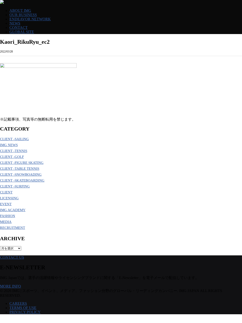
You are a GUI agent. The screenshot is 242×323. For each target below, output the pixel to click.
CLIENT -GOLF (12, 157)
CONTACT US (12, 257)
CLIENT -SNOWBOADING (21, 174)
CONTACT (18, 28)
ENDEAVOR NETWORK (30, 19)
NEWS (14, 23)
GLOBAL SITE (21, 32)
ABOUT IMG (20, 11)
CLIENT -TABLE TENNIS (19, 168)
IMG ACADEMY (13, 210)
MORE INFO (10, 286)
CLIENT (6, 192)
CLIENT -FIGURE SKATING (21, 163)
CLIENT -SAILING (14, 139)
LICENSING (9, 198)
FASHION (7, 216)
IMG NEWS (9, 145)
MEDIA (6, 222)
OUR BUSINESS (23, 15)
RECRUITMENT (12, 228)
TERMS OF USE (22, 308)
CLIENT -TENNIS (13, 151)
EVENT (6, 204)
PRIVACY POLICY (25, 312)
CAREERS (18, 303)
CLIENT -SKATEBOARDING (22, 180)
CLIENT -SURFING (15, 186)
